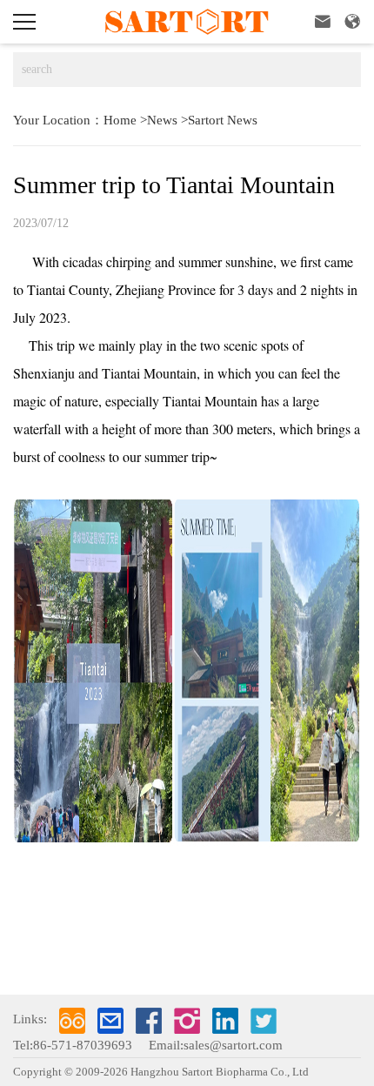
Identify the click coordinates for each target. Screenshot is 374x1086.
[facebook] (149, 1021)
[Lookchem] (72, 1021)
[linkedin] (225, 1021)
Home (120, 120)
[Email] (110, 1021)
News (162, 120)
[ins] (187, 1021)
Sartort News (222, 120)
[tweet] (263, 1021)
